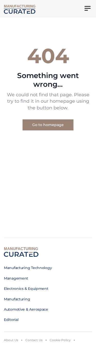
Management (16, 278)
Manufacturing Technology (28, 267)
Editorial (11, 319)
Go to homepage (48, 124)
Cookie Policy (60, 340)
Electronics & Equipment (26, 288)
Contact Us (33, 340)
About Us (11, 340)
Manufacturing (17, 299)
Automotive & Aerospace (26, 309)
